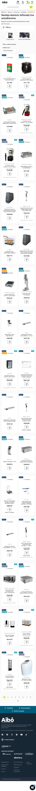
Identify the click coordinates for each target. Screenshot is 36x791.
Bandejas (24, 12)
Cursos (3, 771)
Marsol (10, 12)
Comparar (10, 57)
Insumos (3, 769)
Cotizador (16, 767)
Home (4, 12)
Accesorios (17, 12)
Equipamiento (5, 762)
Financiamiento (18, 764)
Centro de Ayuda (18, 762)
